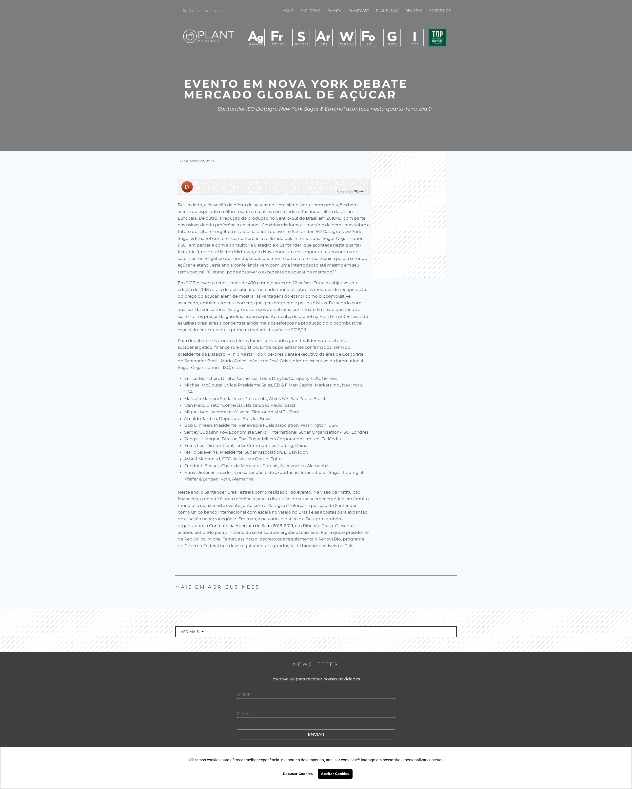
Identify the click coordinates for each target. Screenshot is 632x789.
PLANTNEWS (387, 10)
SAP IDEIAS (310, 10)
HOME (288, 10)
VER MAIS (190, 631)
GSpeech (360, 191)
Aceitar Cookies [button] (335, 773)
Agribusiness (234, 587)
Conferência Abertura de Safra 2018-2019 (251, 525)
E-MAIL (244, 713)
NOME (244, 694)
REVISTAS (413, 10)
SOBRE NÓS (440, 10)
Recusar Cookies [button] (298, 773)
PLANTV (334, 10)
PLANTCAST (358, 10)
